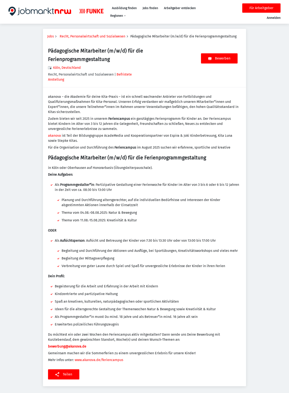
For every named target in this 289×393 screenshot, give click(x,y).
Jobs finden (150, 8)
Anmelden (274, 18)
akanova (54, 136)
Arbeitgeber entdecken (180, 8)
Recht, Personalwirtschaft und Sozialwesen (92, 36)
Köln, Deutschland (67, 68)
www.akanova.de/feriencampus (99, 360)
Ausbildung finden (124, 8)
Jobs (50, 36)
